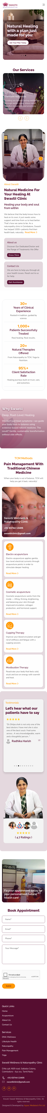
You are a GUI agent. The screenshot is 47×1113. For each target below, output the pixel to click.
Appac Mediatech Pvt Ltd (34, 1105)
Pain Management (10, 1050)
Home (5, 1011)
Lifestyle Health (9, 1041)
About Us (6, 1020)
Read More (30, 232)
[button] (21, 55)
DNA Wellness (9, 1037)
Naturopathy (7, 1046)
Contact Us (7, 1024)
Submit (8, 986)
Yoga (4, 1055)
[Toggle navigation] (43, 5)
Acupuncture (8, 1015)
